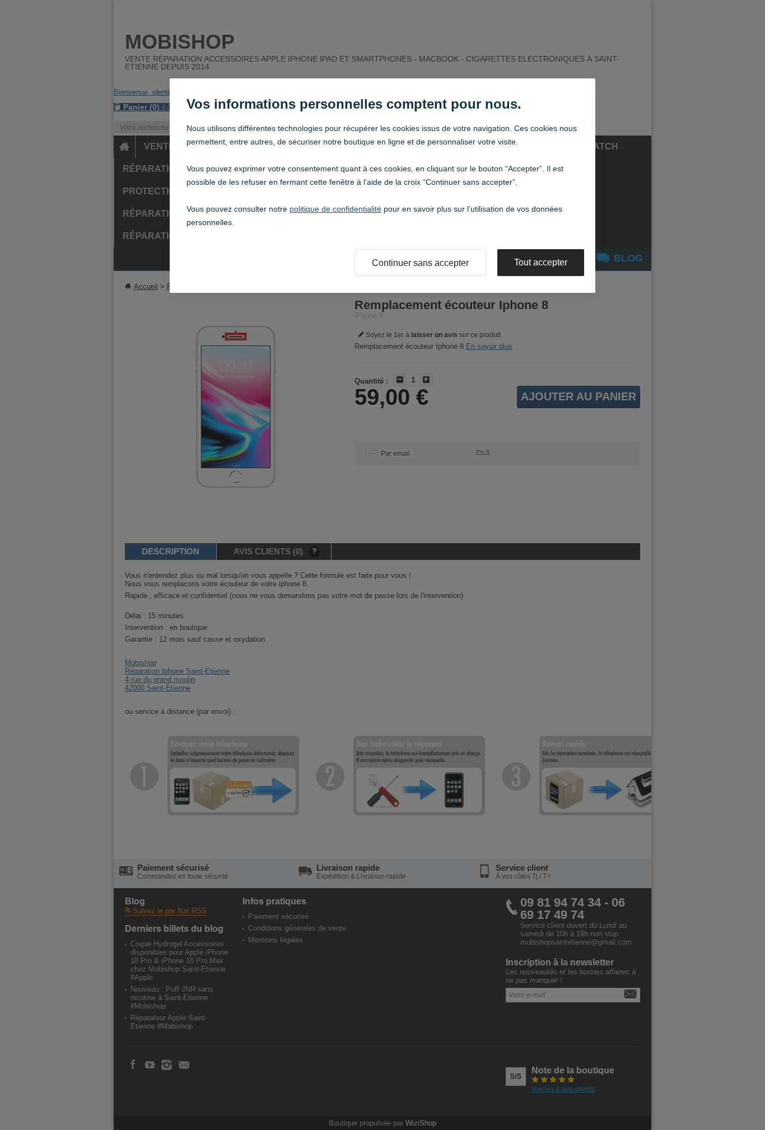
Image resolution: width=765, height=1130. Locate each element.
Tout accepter (540, 262)
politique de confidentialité (335, 208)
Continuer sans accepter (420, 263)
